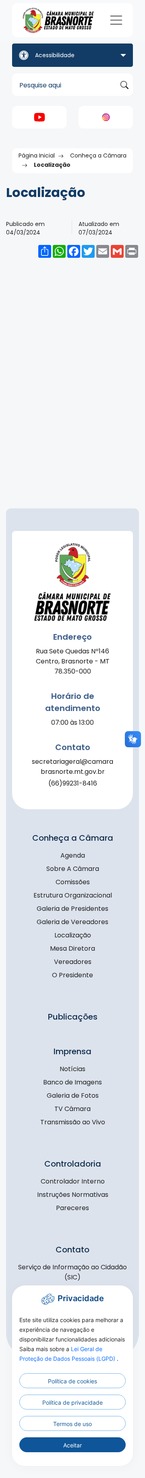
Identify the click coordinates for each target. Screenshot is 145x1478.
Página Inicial (37, 155)
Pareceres (72, 1208)
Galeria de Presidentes (72, 908)
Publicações (72, 1016)
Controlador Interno (73, 1181)
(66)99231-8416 (72, 783)
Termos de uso (72, 1423)
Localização (72, 935)
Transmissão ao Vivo (72, 1122)
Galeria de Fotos (73, 1095)
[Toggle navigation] (116, 20)
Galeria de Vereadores (72, 922)
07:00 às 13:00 (72, 722)
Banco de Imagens (72, 1082)
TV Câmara (72, 1108)
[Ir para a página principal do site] (59, 20)
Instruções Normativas (72, 1194)
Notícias (72, 1069)
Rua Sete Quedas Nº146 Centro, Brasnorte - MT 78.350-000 (73, 661)
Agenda (72, 855)
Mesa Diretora (72, 948)
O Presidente (72, 975)
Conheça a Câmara (98, 155)
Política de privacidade (72, 1402)
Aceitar (72, 1445)
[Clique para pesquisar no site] (124, 85)
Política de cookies (72, 1381)
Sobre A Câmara (72, 868)
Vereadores (72, 961)
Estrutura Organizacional (72, 895)
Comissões (73, 882)
